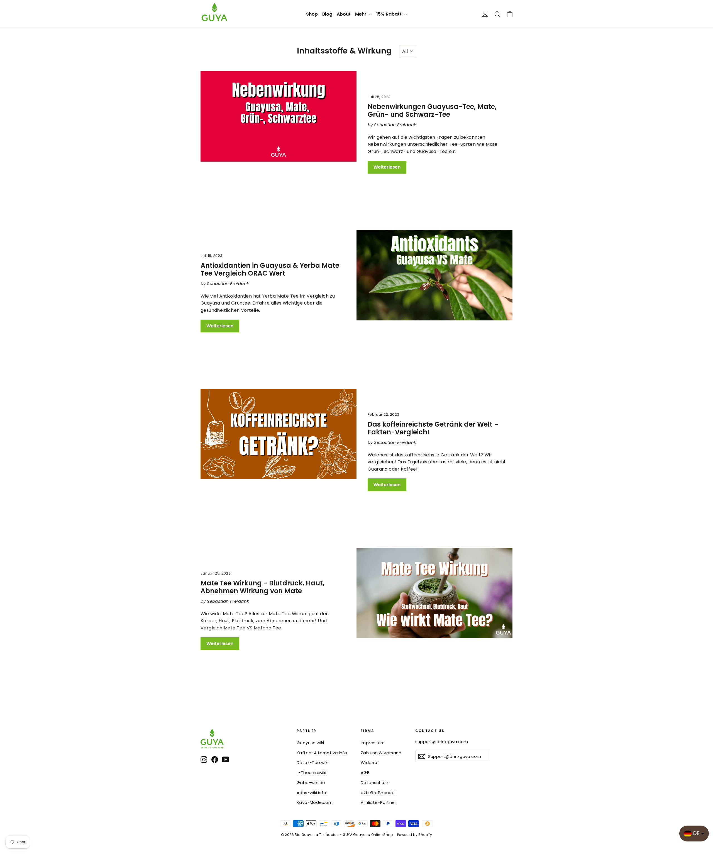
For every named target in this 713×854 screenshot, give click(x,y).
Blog (327, 14)
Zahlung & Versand (381, 753)
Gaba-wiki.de (311, 782)
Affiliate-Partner (378, 802)
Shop (312, 14)
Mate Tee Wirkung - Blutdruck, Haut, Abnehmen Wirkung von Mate (262, 587)
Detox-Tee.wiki (313, 762)
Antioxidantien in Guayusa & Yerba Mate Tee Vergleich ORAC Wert (270, 269)
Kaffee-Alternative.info (322, 753)
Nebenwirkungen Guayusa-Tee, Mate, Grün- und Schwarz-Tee (432, 110)
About (344, 14)
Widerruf (370, 762)
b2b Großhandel (378, 792)
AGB (365, 772)
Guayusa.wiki (310, 743)
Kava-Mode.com (315, 802)
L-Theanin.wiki (311, 772)
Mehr (361, 14)
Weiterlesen (387, 167)
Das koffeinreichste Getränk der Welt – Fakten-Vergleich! (433, 428)
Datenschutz (375, 782)
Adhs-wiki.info (311, 792)
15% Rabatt (389, 14)
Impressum (373, 743)
